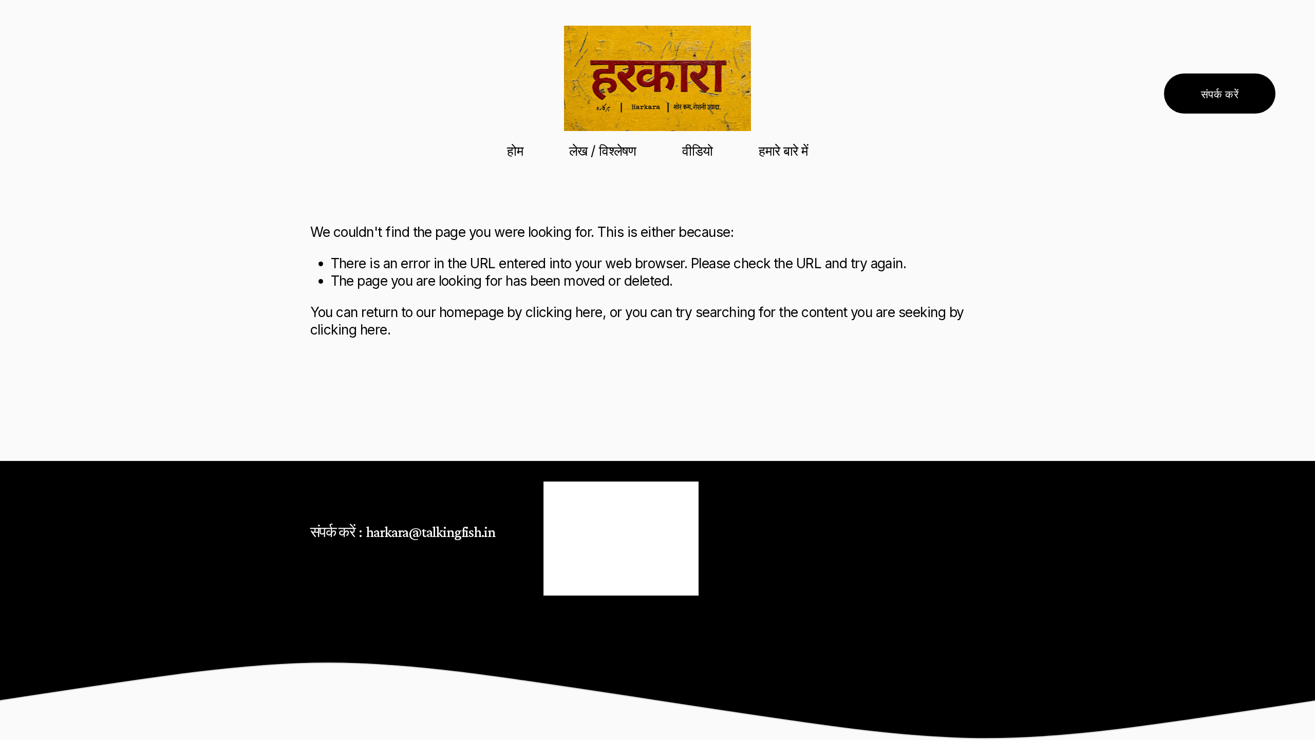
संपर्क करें (1220, 93)
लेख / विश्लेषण (602, 150)
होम (515, 150)
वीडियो (697, 150)
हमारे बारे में (783, 150)
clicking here (564, 312)
